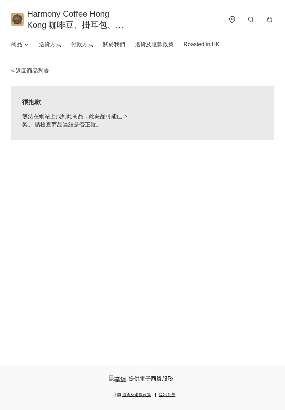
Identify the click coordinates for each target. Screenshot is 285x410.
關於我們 (114, 44)
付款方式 (82, 44)
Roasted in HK (202, 44)
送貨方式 (50, 44)
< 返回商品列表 (30, 71)
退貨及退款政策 (154, 44)
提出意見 (167, 394)
